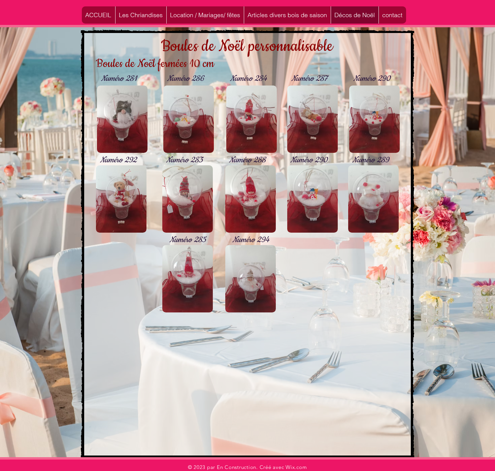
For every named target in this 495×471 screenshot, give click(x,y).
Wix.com (296, 467)
